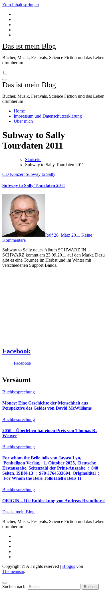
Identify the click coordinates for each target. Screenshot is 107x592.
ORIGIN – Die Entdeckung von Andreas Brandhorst (53, 500)
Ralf (49, 235)
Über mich (23, 121)
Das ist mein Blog (29, 46)
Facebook (16, 351)
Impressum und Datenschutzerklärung (48, 116)
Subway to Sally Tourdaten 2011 (33, 185)
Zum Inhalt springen (20, 4)
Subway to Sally (40, 174)
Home (19, 111)
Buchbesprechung (18, 391)
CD (6, 174)
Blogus (68, 566)
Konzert (18, 174)
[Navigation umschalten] (4, 79)
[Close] (4, 582)
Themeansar (13, 571)
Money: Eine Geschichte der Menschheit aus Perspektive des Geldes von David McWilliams (47, 405)
